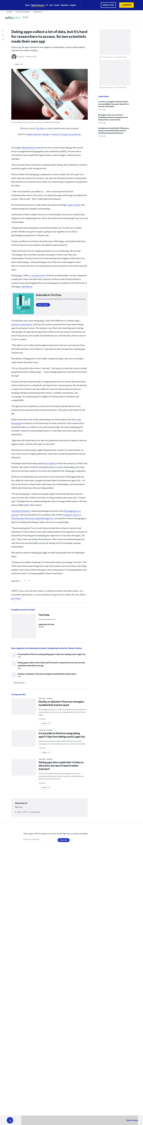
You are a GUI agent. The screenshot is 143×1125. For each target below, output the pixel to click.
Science (9, 12)
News (27, 5)
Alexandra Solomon (20, 511)
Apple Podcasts (34, 134)
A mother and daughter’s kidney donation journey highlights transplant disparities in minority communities (113, 104)
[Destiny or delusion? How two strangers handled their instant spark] (23, 708)
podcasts (76, 134)
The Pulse (40, 128)
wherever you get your (62, 134)
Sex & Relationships (22, 12)
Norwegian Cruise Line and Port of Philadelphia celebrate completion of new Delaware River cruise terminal (113, 117)
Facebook (21, 581)
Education (65, 5)
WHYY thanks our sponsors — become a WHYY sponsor (113, 57)
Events (56, 5)
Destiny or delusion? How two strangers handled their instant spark (47, 673)
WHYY (12, 5)
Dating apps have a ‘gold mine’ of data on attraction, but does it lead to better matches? (61, 766)
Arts (51, 5)
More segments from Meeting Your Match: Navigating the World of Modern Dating (46, 648)
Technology (37, 12)
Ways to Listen (43, 305)
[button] (10, 1120)
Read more (19, 807)
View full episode (19, 683)
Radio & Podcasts (37, 5)
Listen (13, 655)
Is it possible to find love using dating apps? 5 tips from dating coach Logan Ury (51, 654)
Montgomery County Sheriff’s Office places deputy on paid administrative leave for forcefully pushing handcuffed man (113, 130)
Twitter (25, 581)
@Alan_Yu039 (22, 812)
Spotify (45, 134)
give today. (16, 598)
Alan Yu (22, 56)
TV (47, 5)
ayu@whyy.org (35, 812)
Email (29, 581)
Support (73, 5)
